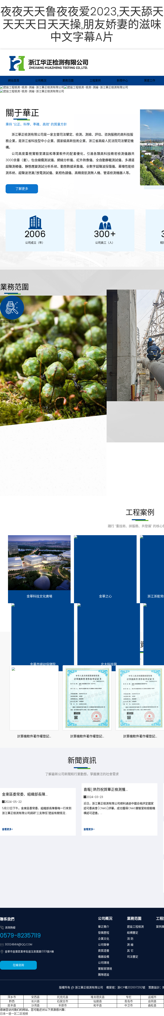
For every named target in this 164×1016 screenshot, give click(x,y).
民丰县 (12, 1005)
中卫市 (128, 1005)
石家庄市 (62, 1001)
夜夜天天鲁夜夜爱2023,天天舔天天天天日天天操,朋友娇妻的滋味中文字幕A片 (82, 25)
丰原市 (62, 1005)
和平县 (97, 1005)
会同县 (152, 1001)
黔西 (12, 1001)
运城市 (152, 997)
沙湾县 (35, 1005)
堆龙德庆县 (98, 997)
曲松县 (152, 1005)
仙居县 (97, 1001)
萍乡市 (12, 997)
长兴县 (35, 1001)
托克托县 (62, 997)
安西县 (35, 997)
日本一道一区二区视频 (14, 1013)
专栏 (128, 997)
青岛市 (128, 1001)
